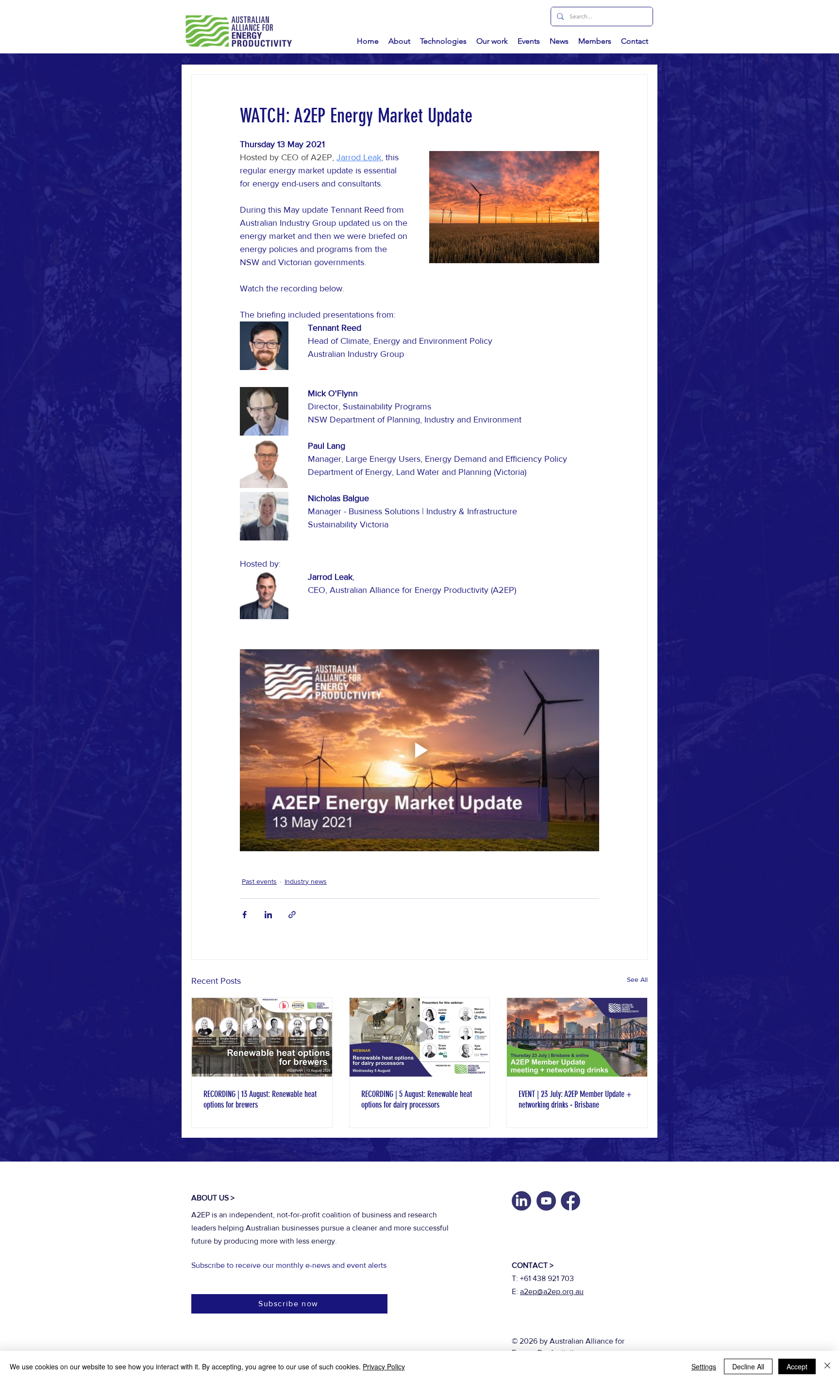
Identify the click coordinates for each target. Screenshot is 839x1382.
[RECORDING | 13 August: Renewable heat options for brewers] (262, 1037)
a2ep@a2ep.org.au (552, 1291)
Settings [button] (703, 1366)
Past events (259, 881)
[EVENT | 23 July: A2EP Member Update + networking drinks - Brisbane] (577, 1037)
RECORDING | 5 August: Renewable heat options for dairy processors (416, 1099)
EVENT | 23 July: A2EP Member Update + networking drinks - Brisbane (575, 1099)
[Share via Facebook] (244, 914)
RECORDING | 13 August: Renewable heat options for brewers (260, 1099)
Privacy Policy (384, 1366)
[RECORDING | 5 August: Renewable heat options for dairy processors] (420, 1037)
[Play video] (419, 750)
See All (637, 979)
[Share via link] (292, 914)
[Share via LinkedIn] (268, 914)
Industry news (306, 881)
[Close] (827, 1366)
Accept (797, 1366)
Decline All (748, 1366)
